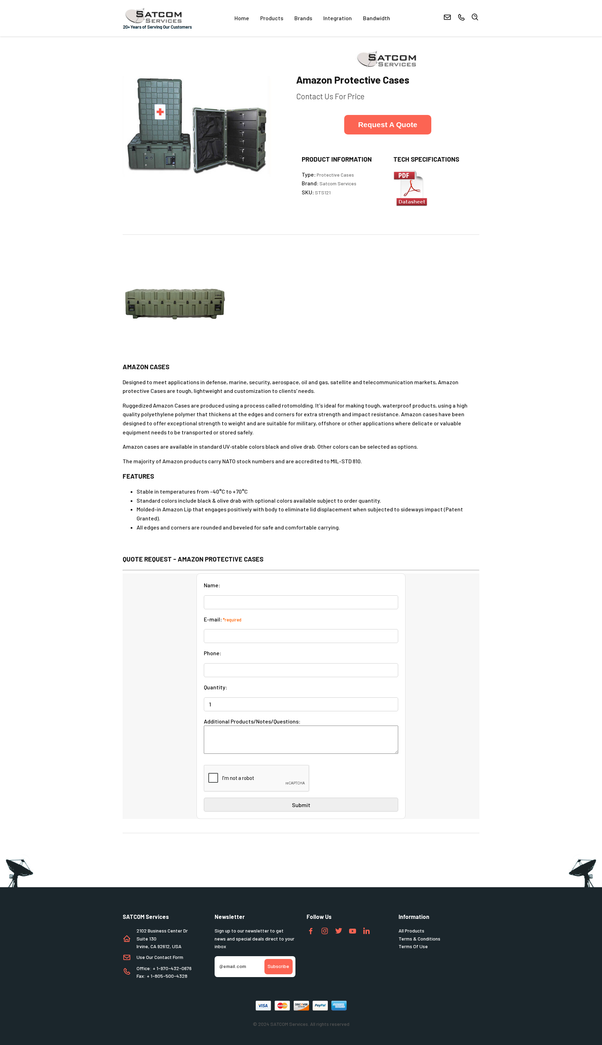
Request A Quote (387, 125)
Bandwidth (376, 18)
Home (241, 18)
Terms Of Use (413, 946)
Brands (303, 18)
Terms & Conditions (419, 939)
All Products (411, 931)
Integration (337, 18)
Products (271, 18)
